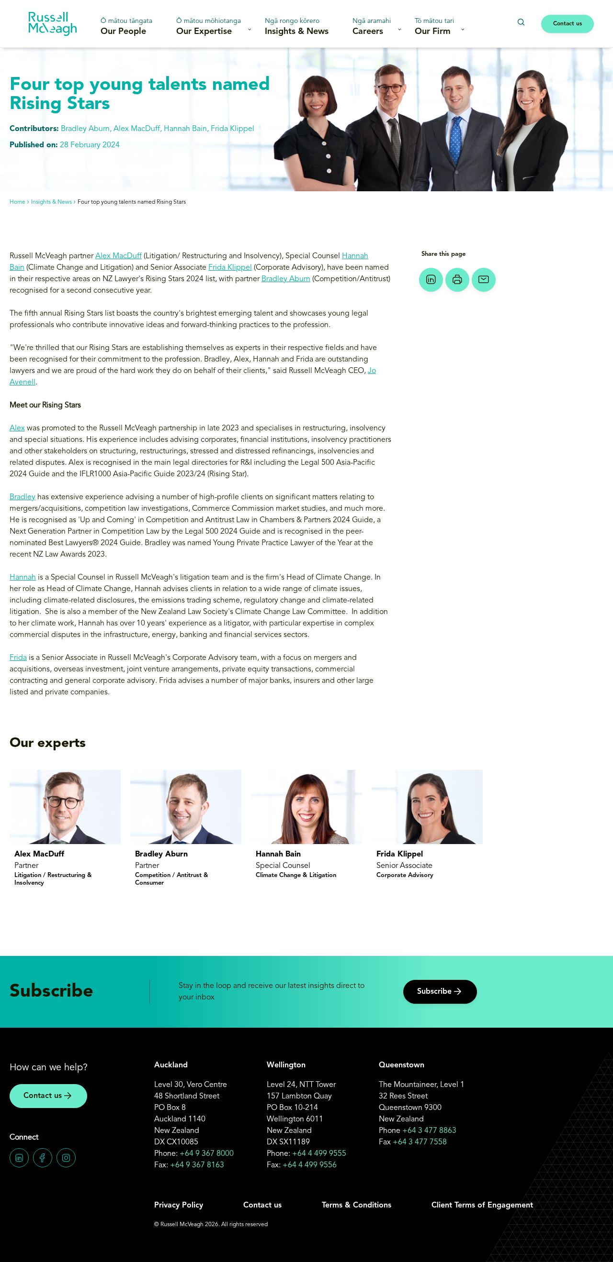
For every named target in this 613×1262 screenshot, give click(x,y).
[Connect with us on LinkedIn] (19, 1157)
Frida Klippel (230, 268)
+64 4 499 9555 (319, 1154)
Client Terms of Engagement (482, 1205)
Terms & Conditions (356, 1205)
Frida (18, 658)
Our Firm (434, 27)
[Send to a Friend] (484, 280)
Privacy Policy (178, 1205)
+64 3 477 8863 (429, 1131)
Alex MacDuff (118, 256)
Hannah (23, 578)
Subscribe (434, 992)
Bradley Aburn (285, 279)
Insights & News (297, 27)
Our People (126, 27)
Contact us (567, 24)
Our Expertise (208, 27)
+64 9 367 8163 (197, 1165)
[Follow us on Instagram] (66, 1157)
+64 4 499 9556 (310, 1165)
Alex (17, 428)
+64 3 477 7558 (420, 1142)
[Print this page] (457, 280)
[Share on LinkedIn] (431, 280)
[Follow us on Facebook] (42, 1157)
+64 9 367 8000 (207, 1154)
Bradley (22, 497)
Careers (371, 27)
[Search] (521, 22)
